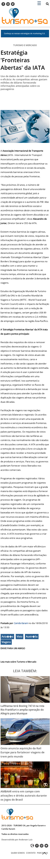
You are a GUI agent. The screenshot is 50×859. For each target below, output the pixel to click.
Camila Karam (21, 623)
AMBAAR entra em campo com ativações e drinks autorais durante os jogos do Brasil (24, 795)
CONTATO (31, 852)
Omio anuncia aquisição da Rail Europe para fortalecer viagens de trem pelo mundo (23, 752)
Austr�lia (32, 636)
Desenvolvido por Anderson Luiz (16, 839)
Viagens (6, 642)
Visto (19, 636)
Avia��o (7, 636)
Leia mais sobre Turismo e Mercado (18, 661)
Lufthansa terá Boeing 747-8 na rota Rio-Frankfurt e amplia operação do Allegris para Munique (22, 709)
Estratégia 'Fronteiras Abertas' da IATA (23, 60)
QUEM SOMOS (18, 852)
